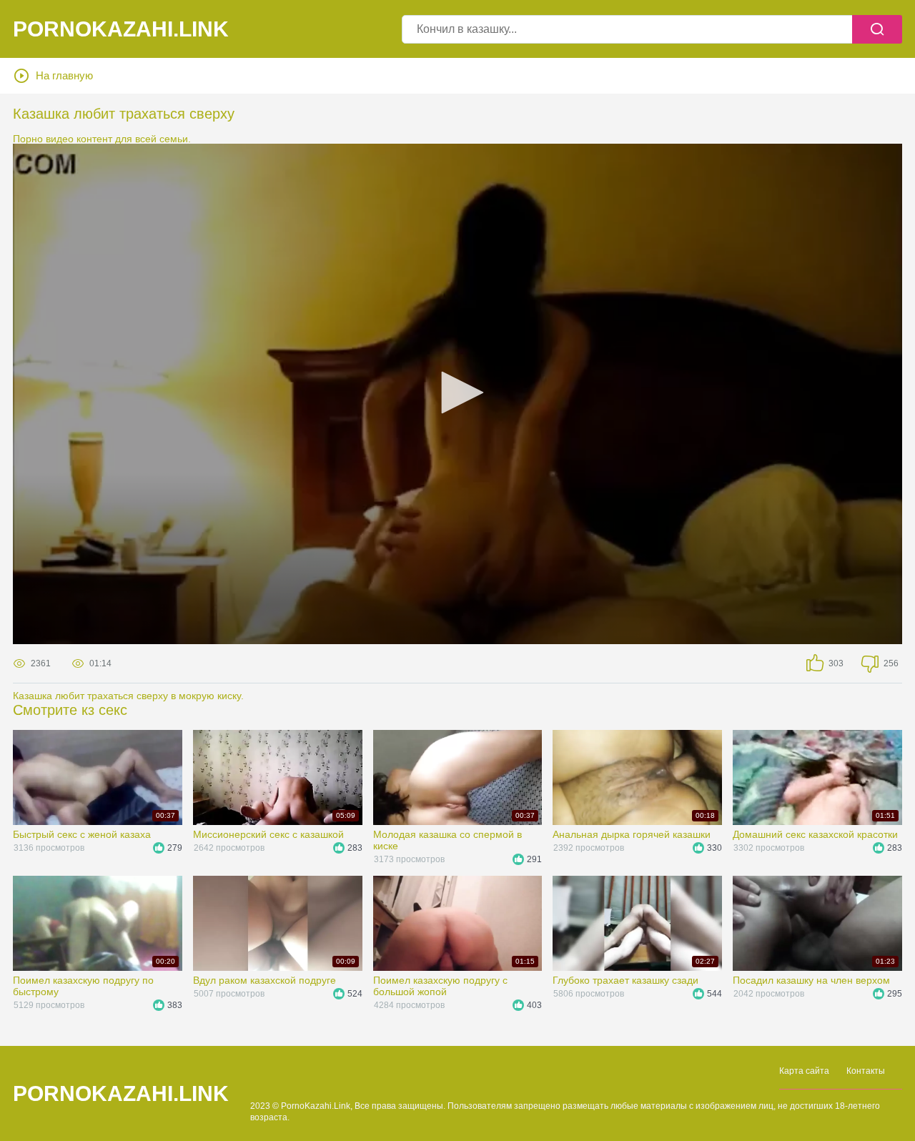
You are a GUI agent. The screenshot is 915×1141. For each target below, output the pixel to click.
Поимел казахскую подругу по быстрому (83, 985)
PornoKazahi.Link (121, 29)
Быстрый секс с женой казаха (82, 834)
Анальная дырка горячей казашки (632, 834)
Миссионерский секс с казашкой (268, 834)
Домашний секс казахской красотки (815, 834)
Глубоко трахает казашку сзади (625, 980)
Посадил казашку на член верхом (811, 980)
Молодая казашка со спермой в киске (447, 840)
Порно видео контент (62, 138)
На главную (64, 75)
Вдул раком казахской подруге (264, 980)
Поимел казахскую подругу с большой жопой (440, 985)
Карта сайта (804, 1071)
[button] (457, 392)
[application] (457, 394)
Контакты (865, 1071)
